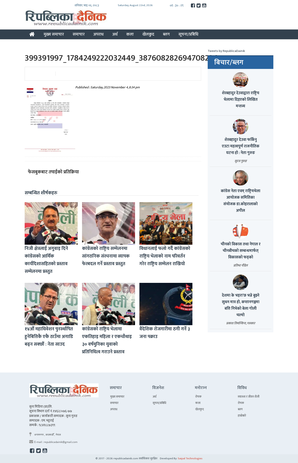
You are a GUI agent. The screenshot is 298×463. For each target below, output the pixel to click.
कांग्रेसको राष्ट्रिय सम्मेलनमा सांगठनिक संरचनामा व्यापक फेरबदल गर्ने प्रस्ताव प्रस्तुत (106, 256)
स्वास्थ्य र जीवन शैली (248, 396)
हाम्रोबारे (242, 415)
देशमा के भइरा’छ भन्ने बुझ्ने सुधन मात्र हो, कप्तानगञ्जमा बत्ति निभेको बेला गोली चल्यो (240, 305)
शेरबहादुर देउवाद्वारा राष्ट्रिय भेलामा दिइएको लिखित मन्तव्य (240, 99)
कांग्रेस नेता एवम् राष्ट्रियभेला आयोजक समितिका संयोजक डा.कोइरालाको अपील (240, 201)
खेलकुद (148, 34)
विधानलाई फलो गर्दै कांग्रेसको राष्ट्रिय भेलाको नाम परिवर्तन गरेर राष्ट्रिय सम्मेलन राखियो (164, 256)
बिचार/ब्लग (228, 62)
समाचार (79, 34)
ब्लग (166, 34)
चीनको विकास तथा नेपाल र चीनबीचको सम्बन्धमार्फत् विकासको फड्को (240, 251)
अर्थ (115, 34)
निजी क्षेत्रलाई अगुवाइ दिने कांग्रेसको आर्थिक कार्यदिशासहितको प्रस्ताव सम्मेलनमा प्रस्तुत (46, 260)
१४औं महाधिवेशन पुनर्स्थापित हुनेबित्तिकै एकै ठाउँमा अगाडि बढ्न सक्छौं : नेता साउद (49, 336)
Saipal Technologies (190, 458)
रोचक (198, 396)
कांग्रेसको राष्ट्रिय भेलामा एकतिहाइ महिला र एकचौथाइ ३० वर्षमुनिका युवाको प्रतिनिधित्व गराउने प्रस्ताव (107, 340)
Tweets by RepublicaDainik (226, 51)
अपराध (98, 34)
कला (130, 34)
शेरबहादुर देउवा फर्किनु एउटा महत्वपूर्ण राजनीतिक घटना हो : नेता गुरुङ (240, 146)
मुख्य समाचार (54, 34)
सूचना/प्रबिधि (188, 34)
